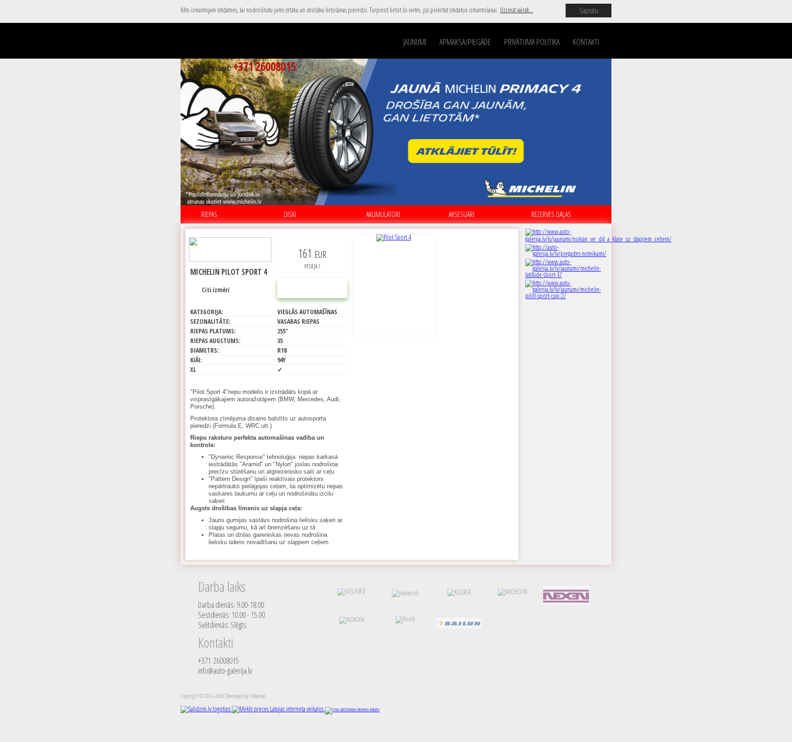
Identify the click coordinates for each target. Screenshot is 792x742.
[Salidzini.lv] (206, 708)
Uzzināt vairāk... (516, 9)
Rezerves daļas (551, 214)
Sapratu (588, 10)
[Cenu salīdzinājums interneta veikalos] (352, 709)
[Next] (629, 130)
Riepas (209, 214)
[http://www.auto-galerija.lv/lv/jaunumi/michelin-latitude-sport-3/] (565, 274)
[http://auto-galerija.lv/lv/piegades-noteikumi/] (565, 253)
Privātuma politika (532, 41)
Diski (290, 214)
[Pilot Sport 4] (393, 285)
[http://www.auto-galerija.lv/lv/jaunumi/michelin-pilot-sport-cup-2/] (565, 295)
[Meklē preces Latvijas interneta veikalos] (278, 708)
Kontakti (586, 41)
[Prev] (163, 130)
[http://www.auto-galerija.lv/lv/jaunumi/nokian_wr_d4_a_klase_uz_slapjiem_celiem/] (598, 239)
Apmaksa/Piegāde (465, 41)
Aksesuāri (461, 214)
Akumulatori (383, 214)
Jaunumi (414, 41)
